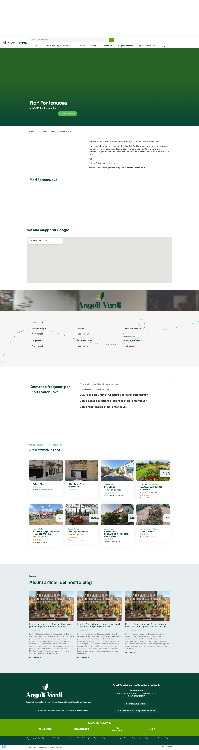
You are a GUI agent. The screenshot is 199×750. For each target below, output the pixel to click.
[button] (125, 385)
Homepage (34, 132)
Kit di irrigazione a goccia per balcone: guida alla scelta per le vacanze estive (146, 625)
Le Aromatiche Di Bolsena (151, 488)
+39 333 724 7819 (112, 490)
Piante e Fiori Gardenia (76, 485)
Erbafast (109, 487)
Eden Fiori (39, 484)
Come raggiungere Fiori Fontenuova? (103, 406)
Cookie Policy (43, 747)
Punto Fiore (147, 531)
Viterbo (40, 529)
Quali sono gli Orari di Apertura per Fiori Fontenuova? (114, 394)
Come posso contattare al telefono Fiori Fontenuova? (113, 400)
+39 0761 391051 (40, 537)
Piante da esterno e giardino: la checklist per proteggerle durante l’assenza (51, 625)
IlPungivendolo (78, 531)
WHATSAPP (29, 741)
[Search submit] (111, 40)
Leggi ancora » (35, 657)
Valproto (114, 529)
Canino (111, 484)
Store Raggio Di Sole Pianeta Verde (46, 532)
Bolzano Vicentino (153, 529)
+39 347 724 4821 (148, 492)
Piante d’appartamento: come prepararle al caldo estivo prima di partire (99, 625)
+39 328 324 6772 (77, 534)
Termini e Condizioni (55, 747)
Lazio (52, 132)
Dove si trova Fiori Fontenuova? (100, 384)
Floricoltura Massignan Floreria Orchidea (116, 534)
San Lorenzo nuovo (151, 484)
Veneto (106, 529)
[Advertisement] (99, 18)
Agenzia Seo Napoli (166, 746)
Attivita (44, 132)
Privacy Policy (32, 747)
